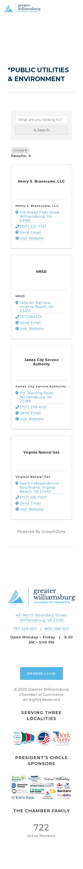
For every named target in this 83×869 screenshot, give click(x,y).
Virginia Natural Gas (33, 476)
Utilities (19, 150)
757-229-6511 (25, 629)
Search (43, 130)
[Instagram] (41, 656)
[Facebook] (32, 656)
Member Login (41, 673)
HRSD (20, 296)
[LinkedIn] (51, 656)
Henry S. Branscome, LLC (37, 205)
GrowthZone (54, 532)
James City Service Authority (41, 386)
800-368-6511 (57, 629)
